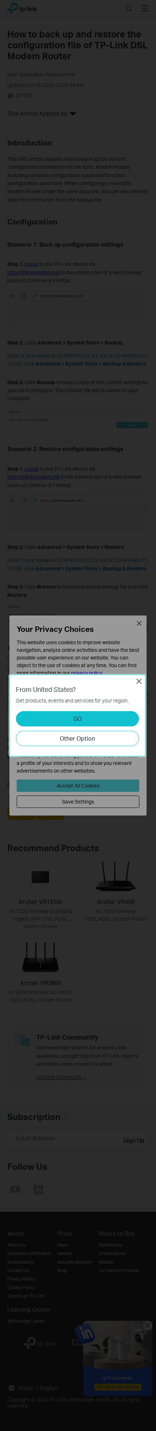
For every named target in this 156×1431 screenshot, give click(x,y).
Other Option (77, 738)
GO (77, 718)
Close (139, 681)
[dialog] (78, 715)
